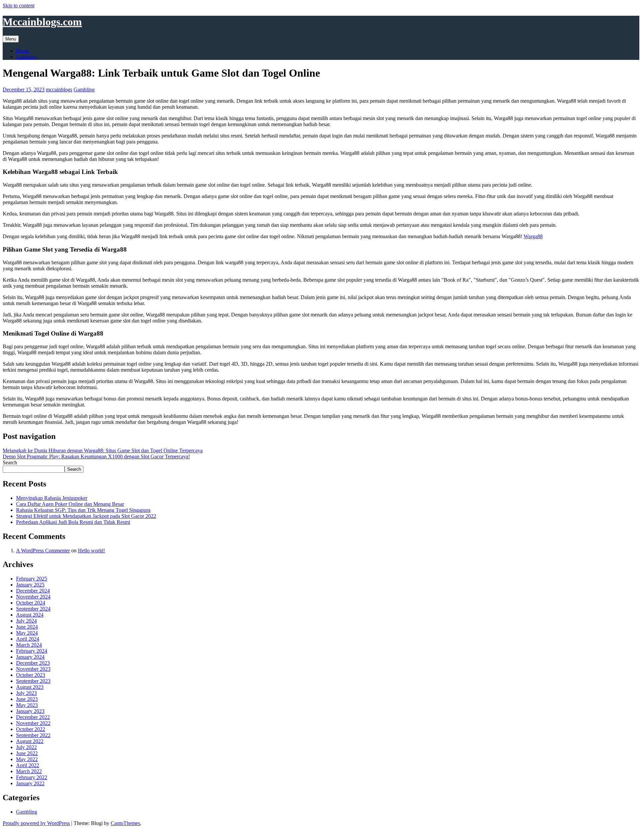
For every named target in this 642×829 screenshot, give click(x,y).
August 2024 (29, 615)
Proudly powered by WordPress (36, 823)
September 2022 (33, 735)
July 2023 (26, 693)
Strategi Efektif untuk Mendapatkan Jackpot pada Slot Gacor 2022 (86, 516)
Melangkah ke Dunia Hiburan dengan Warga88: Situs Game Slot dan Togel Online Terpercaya (103, 450)
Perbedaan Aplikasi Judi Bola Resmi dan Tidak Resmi (73, 522)
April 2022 (27, 765)
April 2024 (27, 639)
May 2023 (27, 705)
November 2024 (33, 597)
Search (10, 462)
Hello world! (91, 550)
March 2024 (29, 645)
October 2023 (30, 675)
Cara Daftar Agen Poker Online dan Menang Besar (70, 504)
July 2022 (26, 747)
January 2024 (30, 657)
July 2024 (26, 621)
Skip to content (18, 5)
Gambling (26, 57)
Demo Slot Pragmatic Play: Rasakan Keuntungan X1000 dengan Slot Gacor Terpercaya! (96, 456)
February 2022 (31, 777)
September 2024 (33, 609)
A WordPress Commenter (43, 550)
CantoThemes (125, 823)
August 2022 (29, 741)
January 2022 (30, 783)
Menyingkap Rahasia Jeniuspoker (51, 498)
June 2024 (27, 627)
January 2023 (30, 711)
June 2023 (27, 699)
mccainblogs (59, 89)
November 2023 (33, 669)
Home (22, 51)
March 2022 (29, 771)
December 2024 (33, 590)
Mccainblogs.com (42, 22)
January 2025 (30, 584)
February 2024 (31, 651)
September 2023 (33, 681)
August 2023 (29, 687)
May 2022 (27, 759)
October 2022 (30, 729)
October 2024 (30, 603)
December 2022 (33, 717)
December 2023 (33, 663)
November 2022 (33, 723)
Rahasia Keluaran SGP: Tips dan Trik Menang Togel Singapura (83, 510)
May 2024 (27, 633)
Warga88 (533, 236)
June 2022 (27, 753)
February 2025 (31, 578)
